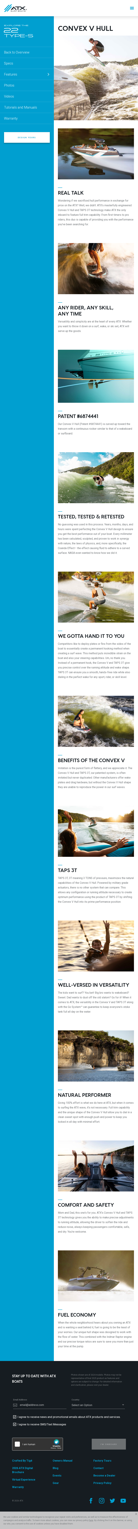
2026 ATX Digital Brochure (22, 1470)
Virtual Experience (23, 1479)
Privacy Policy (102, 1483)
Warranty (11, 118)
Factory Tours (102, 1460)
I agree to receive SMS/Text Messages (42, 1424)
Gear (56, 1483)
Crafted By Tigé (22, 1460)
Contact (98, 1468)
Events (57, 1475)
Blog (55, 1468)
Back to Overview (16, 52)
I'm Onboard (108, 1444)
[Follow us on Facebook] (91, 1500)
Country (75, 1400)
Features (10, 74)
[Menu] (132, 8)
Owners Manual (62, 1460)
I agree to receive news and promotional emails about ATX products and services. (69, 1417)
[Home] (15, 8)
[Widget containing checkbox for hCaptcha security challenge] (37, 1444)
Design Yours (27, 137)
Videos (9, 96)
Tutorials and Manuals (20, 107)
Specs (8, 63)
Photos (9, 85)
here (91, 1520)
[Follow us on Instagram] (101, 1500)
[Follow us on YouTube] (123, 1500)
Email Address (20, 1400)
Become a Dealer (104, 1475)
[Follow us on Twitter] (112, 1500)
